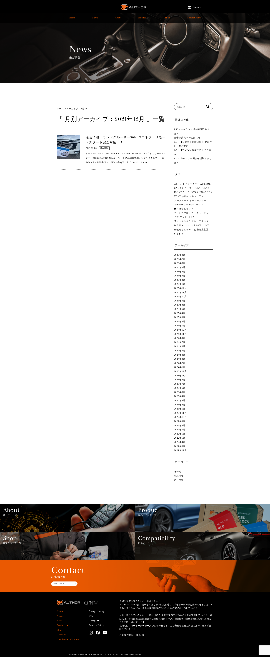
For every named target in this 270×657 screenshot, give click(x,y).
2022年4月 (179, 442)
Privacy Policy (96, 625)
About (118, 19)
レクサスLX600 (193, 225)
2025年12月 (180, 288)
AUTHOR (205, 184)
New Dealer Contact (68, 639)
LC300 (194, 192)
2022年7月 (179, 429)
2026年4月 (179, 271)
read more (58, 583)
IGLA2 (205, 188)
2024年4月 (179, 355)
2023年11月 (180, 375)
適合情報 (179, 480)
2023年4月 (179, 396)
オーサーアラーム (199, 200)
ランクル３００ (182, 221)
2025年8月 (179, 305)
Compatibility (194, 19)
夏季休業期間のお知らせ (187, 137)
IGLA (198, 188)
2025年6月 (179, 309)
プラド (183, 217)
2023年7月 (179, 384)
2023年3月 (179, 400)
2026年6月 (179, 263)
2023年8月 (179, 380)
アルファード (181, 200)
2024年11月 (180, 334)
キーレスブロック (183, 213)
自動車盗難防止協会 (130, 635)
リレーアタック (200, 221)
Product (142, 19)
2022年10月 (180, 417)
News (95, 19)
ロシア (206, 225)
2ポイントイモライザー (186, 184)
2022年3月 (179, 446)
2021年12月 (180, 450)
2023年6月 (179, 388)
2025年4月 (179, 313)
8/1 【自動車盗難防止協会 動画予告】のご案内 (193, 144)
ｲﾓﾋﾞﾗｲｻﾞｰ (179, 234)
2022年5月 (179, 438)
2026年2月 (179, 280)
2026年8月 (179, 255)
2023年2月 (179, 405)
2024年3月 (179, 359)
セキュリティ (201, 213)
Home (72, 19)
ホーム (60, 108)
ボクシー (193, 217)
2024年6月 (179, 346)
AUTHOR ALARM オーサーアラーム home (134, 10)
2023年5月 (179, 392)
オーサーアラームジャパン (188, 204)
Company (94, 621)
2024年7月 (179, 342)
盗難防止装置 (201, 229)
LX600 (202, 192)
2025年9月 (179, 301)
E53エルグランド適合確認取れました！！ (193, 131)
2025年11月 (180, 292)
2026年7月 (179, 259)
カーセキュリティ (183, 209)
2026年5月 (179, 267)
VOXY (177, 196)
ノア (176, 217)
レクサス (179, 225)
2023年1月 (179, 409)
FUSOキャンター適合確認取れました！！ (193, 160)
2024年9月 (179, 338)
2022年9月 (179, 421)
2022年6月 (179, 434)
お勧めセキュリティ (193, 196)
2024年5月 (179, 350)
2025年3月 (179, 317)
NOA (209, 192)
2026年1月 (179, 284)
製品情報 (179, 476)
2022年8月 (179, 425)
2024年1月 (179, 367)
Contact (197, 7)
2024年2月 (179, 363)
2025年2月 (179, 321)
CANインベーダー (184, 188)
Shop (167, 19)
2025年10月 (180, 296)
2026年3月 (179, 276)
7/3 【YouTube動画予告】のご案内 (192, 152)
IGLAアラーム (182, 192)
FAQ (91, 616)
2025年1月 (179, 325)
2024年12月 (180, 330)
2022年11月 (180, 413)
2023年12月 (180, 371)
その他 (177, 471)
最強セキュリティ (183, 229)
